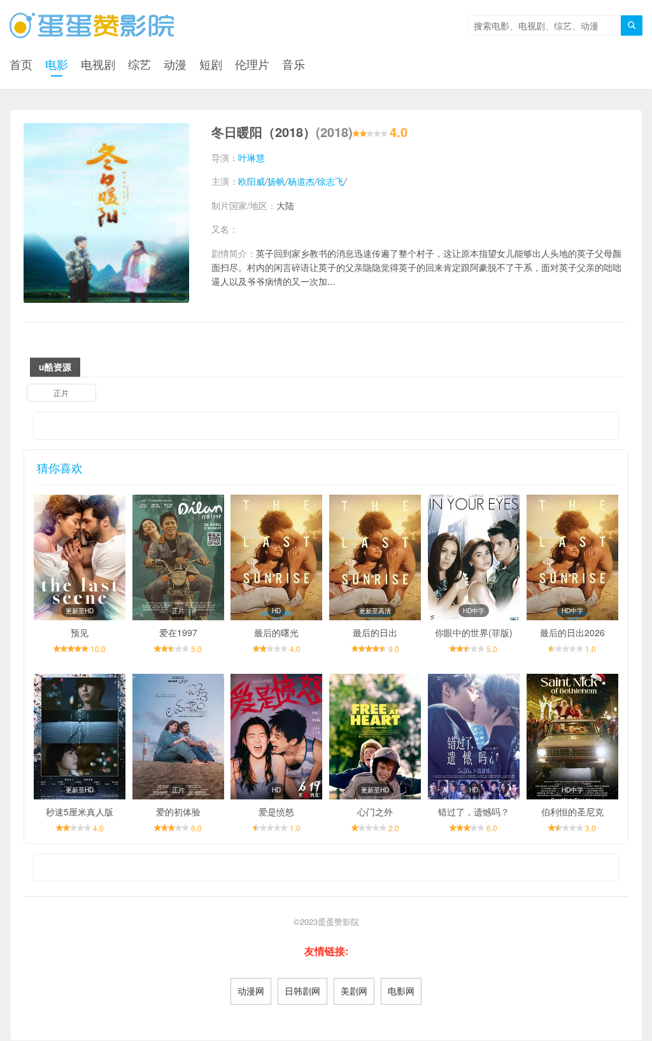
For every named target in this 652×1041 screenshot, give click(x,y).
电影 (56, 63)
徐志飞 (330, 181)
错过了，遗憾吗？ (473, 811)
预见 (80, 632)
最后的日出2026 (572, 632)
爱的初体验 (178, 811)
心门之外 (375, 811)
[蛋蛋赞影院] (92, 25)
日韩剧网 (302, 990)
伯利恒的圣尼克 (572, 811)
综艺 (139, 63)
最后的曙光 (276, 632)
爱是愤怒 (276, 811)
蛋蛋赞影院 (338, 921)
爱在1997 (178, 632)
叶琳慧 (251, 157)
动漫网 (250, 990)
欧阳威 (251, 181)
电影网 (401, 990)
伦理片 (252, 63)
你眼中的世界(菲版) (474, 632)
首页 (21, 63)
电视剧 (98, 63)
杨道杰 (301, 181)
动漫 (175, 63)
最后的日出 (375, 632)
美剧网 (354, 990)
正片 (61, 392)
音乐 (293, 63)
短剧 (210, 63)
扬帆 (276, 181)
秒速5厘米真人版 (79, 811)
